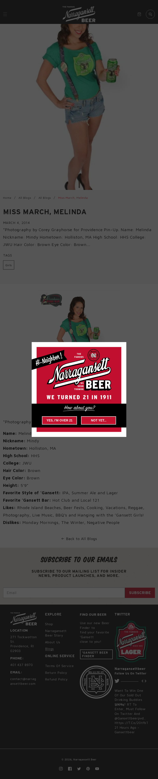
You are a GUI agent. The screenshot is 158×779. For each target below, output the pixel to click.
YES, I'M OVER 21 (59, 420)
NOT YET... (98, 420)
